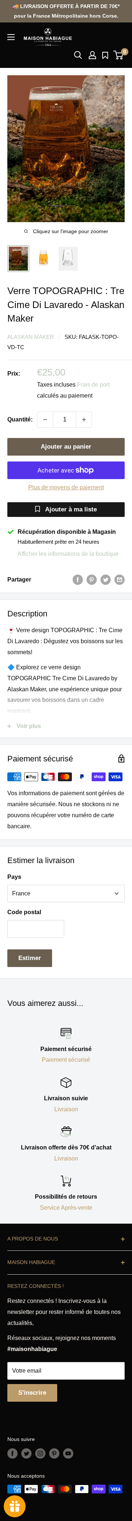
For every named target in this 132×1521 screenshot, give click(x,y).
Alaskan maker (30, 337)
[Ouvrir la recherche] (78, 55)
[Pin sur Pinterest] (92, 579)
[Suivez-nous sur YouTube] (68, 1453)
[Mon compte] (92, 55)
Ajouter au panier (66, 446)
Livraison (66, 1109)
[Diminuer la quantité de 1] (45, 419)
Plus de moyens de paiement (66, 487)
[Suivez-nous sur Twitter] (26, 1453)
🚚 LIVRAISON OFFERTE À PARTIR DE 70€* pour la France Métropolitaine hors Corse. (66, 11)
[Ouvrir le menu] (11, 37)
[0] (118, 55)
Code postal (24, 912)
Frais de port (93, 384)
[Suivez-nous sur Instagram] (40, 1453)
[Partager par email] (119, 579)
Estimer (29, 958)
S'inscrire (32, 1392)
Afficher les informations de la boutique (68, 554)
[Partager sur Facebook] (78, 579)
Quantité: (20, 419)
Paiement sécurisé (66, 1060)
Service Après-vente (66, 1208)
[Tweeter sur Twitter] (105, 579)
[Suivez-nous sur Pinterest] (54, 1453)
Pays (14, 877)
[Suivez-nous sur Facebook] (12, 1453)
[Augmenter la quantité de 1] (84, 419)
